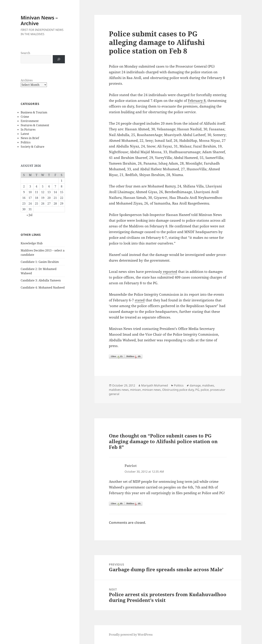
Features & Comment (35, 125)
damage (195, 385)
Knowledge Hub (32, 243)
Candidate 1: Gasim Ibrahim (40, 262)
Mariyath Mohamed (154, 385)
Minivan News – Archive (39, 20)
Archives (27, 80)
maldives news (119, 390)
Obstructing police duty (178, 390)
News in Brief (30, 138)
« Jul (29, 215)
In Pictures (28, 129)
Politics (25, 142)
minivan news (151, 390)
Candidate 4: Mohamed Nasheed (43, 287)
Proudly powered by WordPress (131, 635)
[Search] (59, 59)
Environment (30, 121)
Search (25, 53)
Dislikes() (133, 356)
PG (197, 390)
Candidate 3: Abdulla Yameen (41, 280)
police (205, 390)
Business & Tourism (34, 112)
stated (140, 300)
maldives (208, 385)
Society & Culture (32, 147)
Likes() (116, 356)
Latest (25, 134)
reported (169, 271)
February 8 (197, 100)
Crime (25, 117)
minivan (135, 390)
